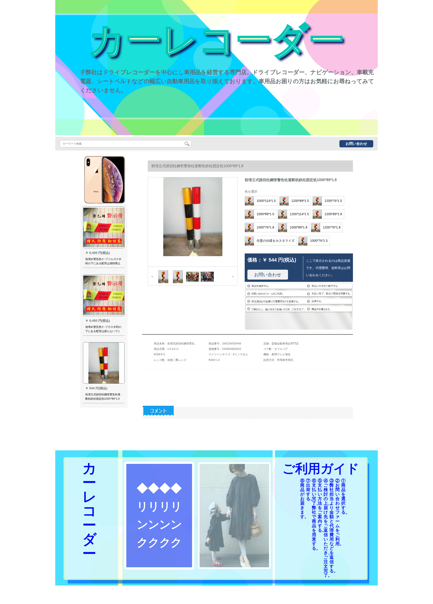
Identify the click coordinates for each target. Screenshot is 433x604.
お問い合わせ (356, 144)
